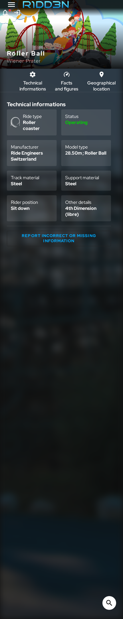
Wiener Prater (24, 61)
